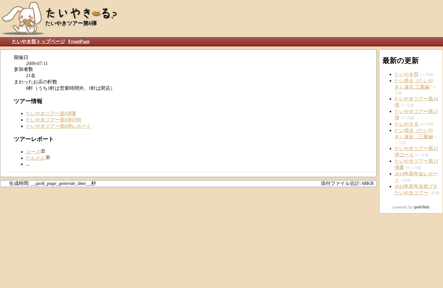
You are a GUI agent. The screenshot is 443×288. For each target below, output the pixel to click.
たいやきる (406, 124)
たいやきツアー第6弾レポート (58, 126)
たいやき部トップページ (38, 41)
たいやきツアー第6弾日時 (53, 119)
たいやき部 (406, 74)
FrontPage (79, 41)
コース (33, 151)
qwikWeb (421, 207)
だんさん (35, 158)
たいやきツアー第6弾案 (51, 113)
